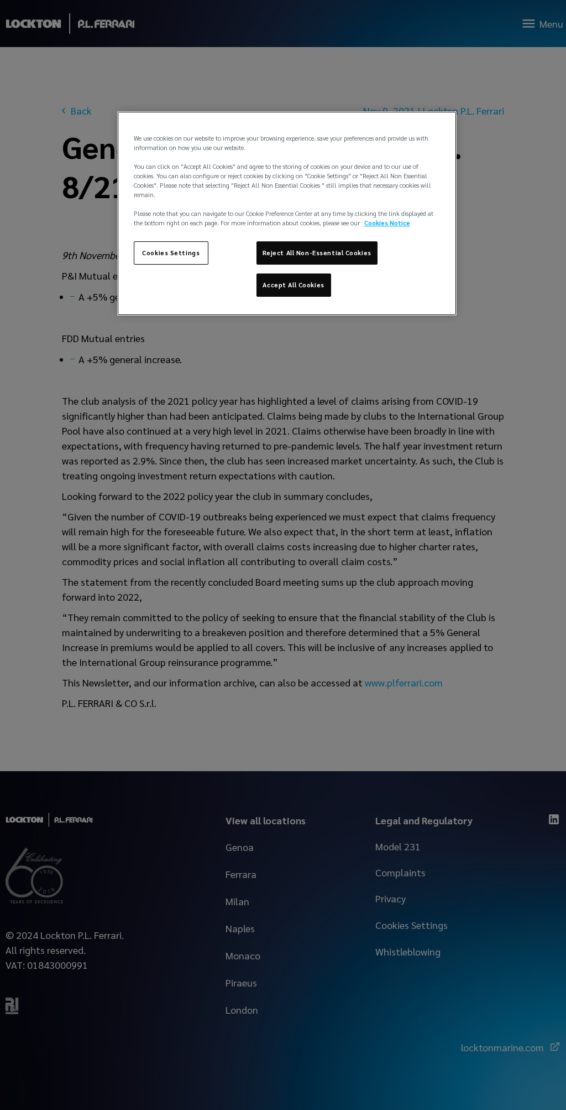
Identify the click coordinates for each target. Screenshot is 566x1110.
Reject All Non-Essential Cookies (317, 253)
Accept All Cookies (293, 285)
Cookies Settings (171, 253)
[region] (287, 213)
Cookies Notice (387, 223)
